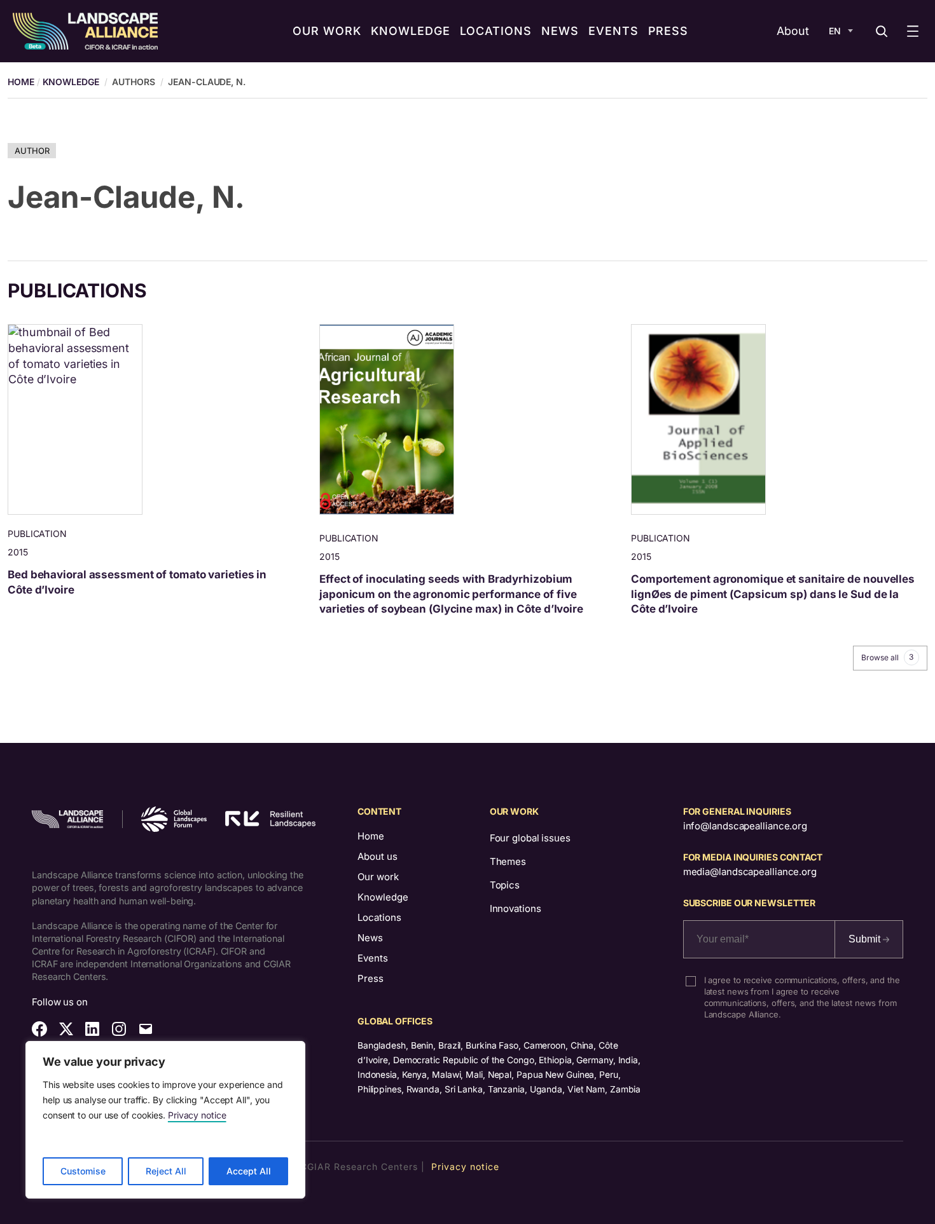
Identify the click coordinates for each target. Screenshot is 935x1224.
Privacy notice (197, 1115)
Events (372, 958)
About (793, 30)
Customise (83, 1171)
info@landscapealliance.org (745, 826)
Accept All (248, 1171)
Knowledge (71, 81)
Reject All (166, 1171)
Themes (508, 861)
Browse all (887, 657)
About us (377, 856)
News (370, 938)
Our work (378, 877)
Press (370, 978)
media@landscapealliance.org (750, 872)
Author (32, 151)
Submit (865, 939)
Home (370, 836)
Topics (505, 885)
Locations (379, 917)
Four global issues (530, 838)
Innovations (515, 908)
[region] (165, 1120)
